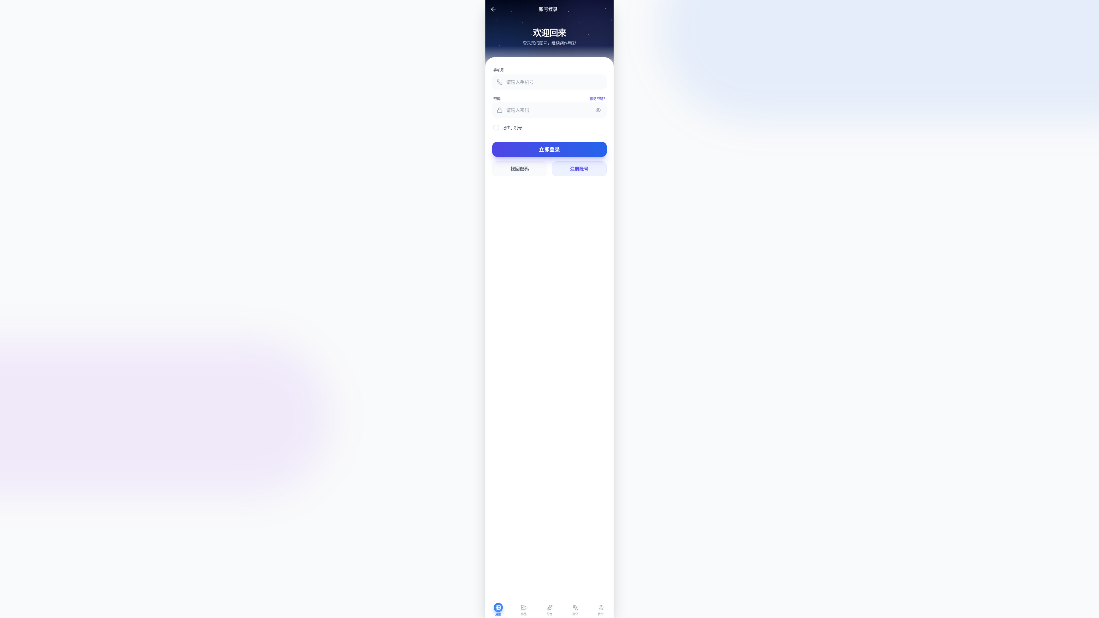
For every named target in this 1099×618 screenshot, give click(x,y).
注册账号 (579, 169)
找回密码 (520, 169)
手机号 (498, 70)
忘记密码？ (598, 99)
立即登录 (549, 149)
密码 (497, 99)
